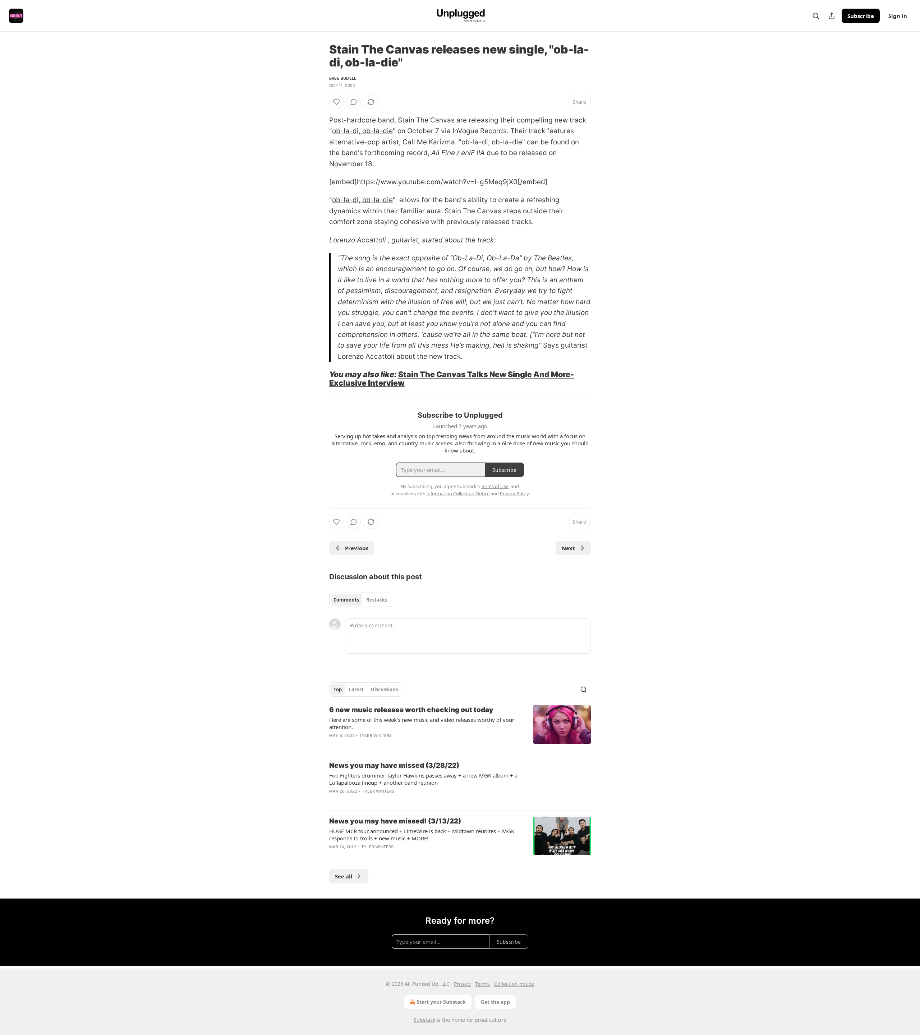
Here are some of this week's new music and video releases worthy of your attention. (421, 723)
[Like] (336, 102)
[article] (460, 727)
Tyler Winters (375, 735)
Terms (482, 983)
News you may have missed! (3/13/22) (395, 821)
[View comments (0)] (353, 102)
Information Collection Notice (457, 493)
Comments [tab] (346, 600)
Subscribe (860, 15)
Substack (424, 1019)
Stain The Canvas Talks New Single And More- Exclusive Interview (451, 379)
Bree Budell (342, 78)
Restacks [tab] (376, 600)
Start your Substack (441, 1001)
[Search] (816, 16)
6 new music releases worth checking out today (411, 710)
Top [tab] (338, 689)
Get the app (495, 1001)
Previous (356, 548)
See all (344, 876)
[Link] (319, 378)
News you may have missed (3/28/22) (394, 765)
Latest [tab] (356, 689)
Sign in (897, 15)
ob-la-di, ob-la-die (362, 131)
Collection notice (514, 983)
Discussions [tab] (384, 689)
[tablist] (360, 600)
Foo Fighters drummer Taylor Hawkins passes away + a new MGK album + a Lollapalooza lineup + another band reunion (423, 779)
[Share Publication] (831, 16)
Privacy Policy (514, 493)
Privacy (462, 983)
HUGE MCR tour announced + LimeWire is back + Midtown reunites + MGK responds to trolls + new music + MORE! (421, 834)
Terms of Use (495, 486)
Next (568, 548)
